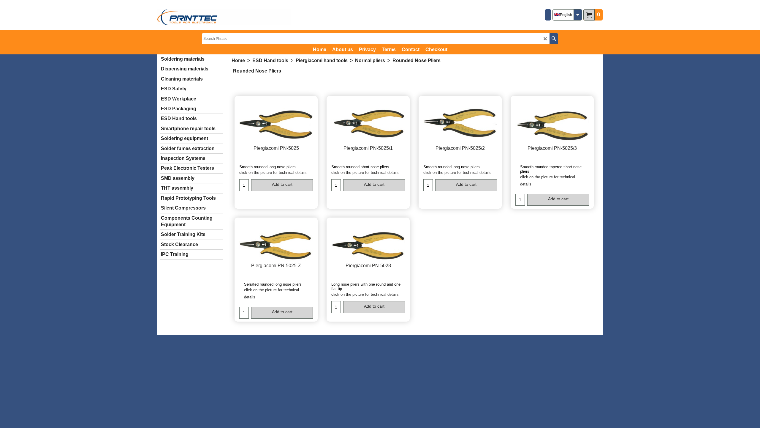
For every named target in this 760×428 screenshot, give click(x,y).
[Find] (554, 38)
